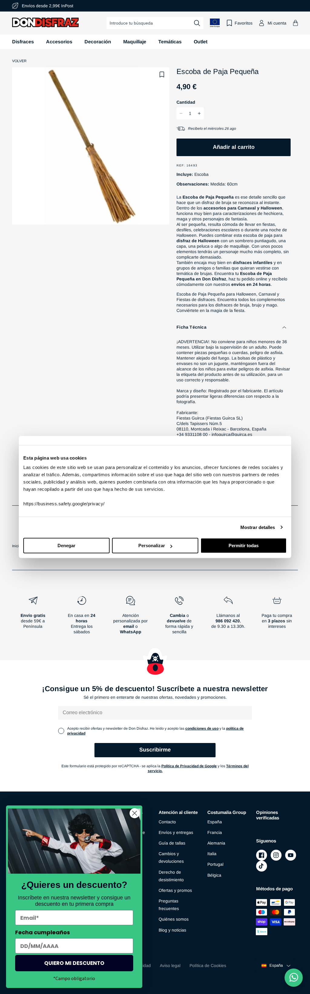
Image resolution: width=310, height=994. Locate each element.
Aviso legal (170, 965)
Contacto (167, 821)
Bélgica (214, 875)
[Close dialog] (134, 813)
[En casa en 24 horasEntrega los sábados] (81, 617)
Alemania (216, 843)
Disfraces (23, 41)
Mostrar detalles (257, 527)
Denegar (66, 545)
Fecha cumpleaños (42, 932)
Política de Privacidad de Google (189, 766)
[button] (295, 23)
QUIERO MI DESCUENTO (74, 963)
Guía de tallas (172, 843)
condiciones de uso (202, 728)
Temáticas (170, 41)
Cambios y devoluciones (171, 857)
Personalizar (151, 545)
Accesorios (59, 41)
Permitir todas (244, 545)
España (214, 821)
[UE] (214, 23)
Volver (19, 61)
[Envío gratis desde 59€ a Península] (33, 617)
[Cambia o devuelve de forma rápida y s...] (179, 617)
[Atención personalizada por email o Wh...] (130, 617)
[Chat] (294, 978)
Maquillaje (134, 41)
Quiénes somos (174, 919)
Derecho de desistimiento (171, 876)
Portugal (215, 864)
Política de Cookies (208, 965)
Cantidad (185, 102)
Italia (211, 853)
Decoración (97, 41)
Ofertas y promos (175, 890)
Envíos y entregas (176, 832)
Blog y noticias (172, 930)
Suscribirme (155, 750)
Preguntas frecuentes (169, 905)
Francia (214, 832)
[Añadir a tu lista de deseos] (162, 74)
